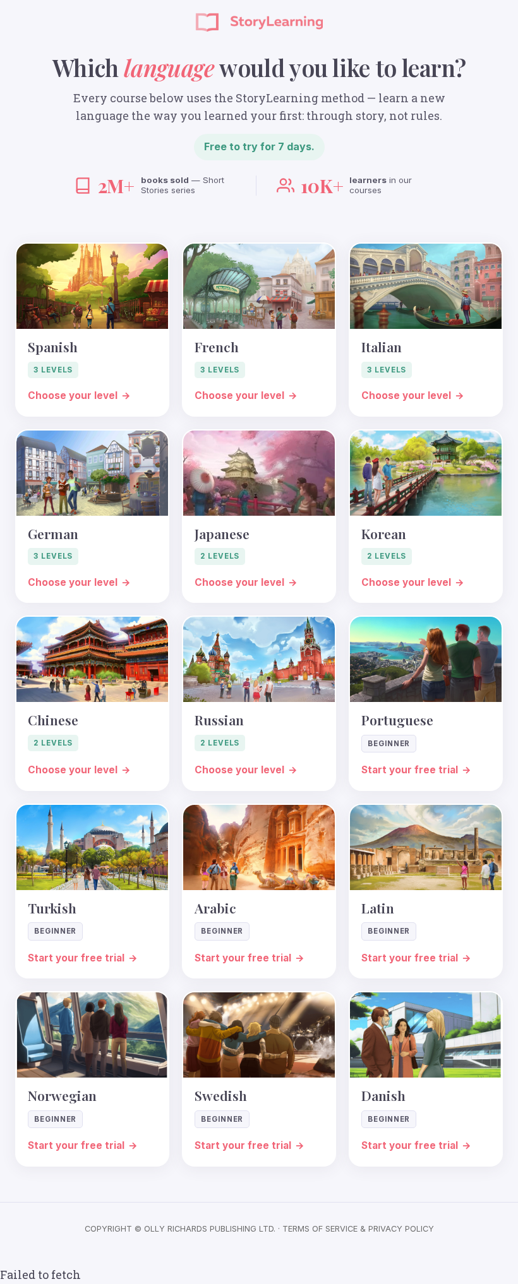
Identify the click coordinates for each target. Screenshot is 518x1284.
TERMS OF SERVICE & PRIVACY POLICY (358, 1228)
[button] (92, 329)
